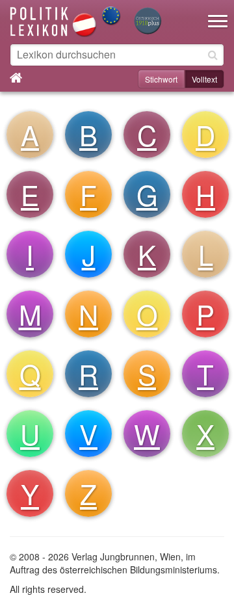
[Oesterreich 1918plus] (147, 22)
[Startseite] (66, 20)
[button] (218, 13)
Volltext (204, 79)
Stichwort (161, 79)
